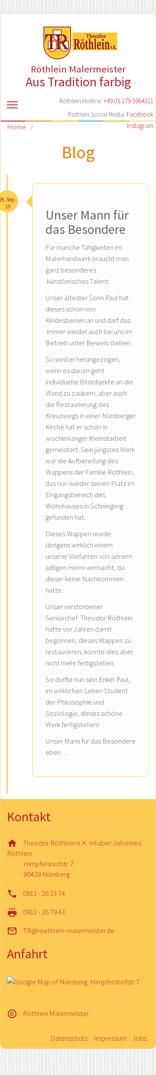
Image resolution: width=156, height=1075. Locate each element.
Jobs (139, 1038)
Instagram (140, 125)
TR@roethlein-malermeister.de (68, 930)
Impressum (110, 1038)
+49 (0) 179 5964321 (128, 101)
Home (16, 126)
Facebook (140, 114)
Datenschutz (69, 1038)
